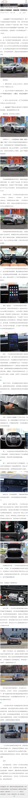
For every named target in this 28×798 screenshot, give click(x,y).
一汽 (4, 19)
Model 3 (9, 93)
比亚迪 (7, 107)
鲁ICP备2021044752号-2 (15, 791)
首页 (7, 7)
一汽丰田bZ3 (15, 139)
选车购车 (11, 7)
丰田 (6, 19)
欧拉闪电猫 (22, 93)
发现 (14, 417)
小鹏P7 (15, 93)
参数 (21, 139)
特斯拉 (5, 93)
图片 (2, 142)
